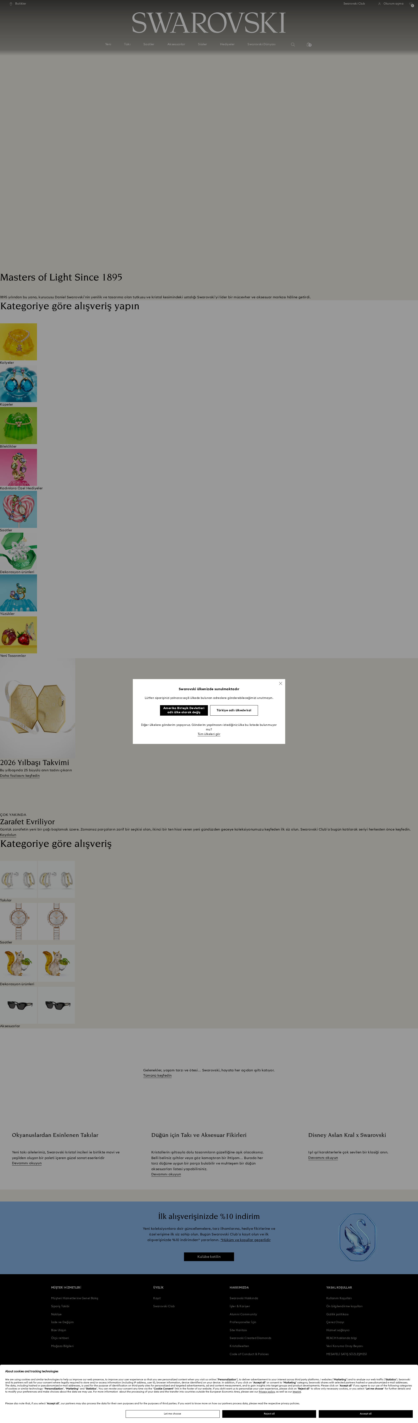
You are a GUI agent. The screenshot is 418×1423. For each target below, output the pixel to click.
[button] (280, 683)
